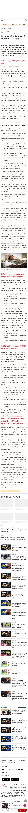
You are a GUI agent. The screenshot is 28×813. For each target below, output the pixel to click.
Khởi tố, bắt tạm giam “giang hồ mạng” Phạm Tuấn (18, 595)
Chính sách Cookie (5, 808)
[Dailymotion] (6, 772)
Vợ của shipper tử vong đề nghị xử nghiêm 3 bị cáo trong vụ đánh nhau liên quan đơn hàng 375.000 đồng (19, 615)
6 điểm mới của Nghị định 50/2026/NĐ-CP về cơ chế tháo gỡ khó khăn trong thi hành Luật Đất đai (13, 529)
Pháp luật (9, 28)
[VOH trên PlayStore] (15, 780)
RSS (14, 760)
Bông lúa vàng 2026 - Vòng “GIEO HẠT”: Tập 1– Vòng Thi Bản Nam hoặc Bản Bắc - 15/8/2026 (19, 655)
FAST (21, 810)
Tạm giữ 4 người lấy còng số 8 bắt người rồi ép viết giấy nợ (19, 738)
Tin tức (4, 28)
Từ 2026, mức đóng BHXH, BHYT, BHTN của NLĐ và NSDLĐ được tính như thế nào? (13, 538)
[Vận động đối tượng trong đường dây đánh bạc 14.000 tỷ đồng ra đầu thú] (6, 576)
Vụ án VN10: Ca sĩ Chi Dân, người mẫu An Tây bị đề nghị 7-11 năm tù (19, 729)
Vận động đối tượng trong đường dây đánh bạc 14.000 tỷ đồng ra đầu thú (19, 577)
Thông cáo (10, 762)
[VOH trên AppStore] (6, 780)
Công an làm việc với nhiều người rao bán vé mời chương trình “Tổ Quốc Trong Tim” (18, 568)
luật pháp (10, 490)
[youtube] (6, 769)
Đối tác (3, 762)
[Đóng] (26, 803)
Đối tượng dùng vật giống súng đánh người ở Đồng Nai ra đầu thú (19, 604)
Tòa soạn (10, 760)
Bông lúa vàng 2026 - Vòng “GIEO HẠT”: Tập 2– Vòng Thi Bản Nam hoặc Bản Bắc (19, 645)
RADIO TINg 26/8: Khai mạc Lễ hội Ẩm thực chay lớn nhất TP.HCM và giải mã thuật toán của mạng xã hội (19, 683)
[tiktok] (9, 769)
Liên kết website (22, 760)
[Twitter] (3, 772)
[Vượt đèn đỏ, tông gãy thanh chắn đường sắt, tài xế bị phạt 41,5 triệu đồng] (6, 557)
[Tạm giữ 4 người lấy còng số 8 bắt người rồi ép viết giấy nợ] (6, 739)
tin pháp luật (16, 490)
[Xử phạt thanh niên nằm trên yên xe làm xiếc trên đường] (6, 634)
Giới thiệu (3, 801)
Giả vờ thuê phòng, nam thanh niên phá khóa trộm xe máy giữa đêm (19, 720)
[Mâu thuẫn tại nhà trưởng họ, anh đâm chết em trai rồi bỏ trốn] (6, 547)
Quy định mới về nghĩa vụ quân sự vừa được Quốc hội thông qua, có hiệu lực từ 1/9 (19, 748)
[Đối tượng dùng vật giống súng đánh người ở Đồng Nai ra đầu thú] (6, 603)
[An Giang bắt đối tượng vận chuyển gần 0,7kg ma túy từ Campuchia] (6, 712)
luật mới (4, 490)
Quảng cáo (4, 760)
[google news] (19, 769)
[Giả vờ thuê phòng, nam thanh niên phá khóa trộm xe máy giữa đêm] (6, 721)
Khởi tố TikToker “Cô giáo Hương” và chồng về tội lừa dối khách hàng (19, 586)
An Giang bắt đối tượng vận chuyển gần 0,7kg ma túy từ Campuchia (19, 711)
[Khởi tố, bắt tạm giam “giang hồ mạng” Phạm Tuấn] (6, 594)
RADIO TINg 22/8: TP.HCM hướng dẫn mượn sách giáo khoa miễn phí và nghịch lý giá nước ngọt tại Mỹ (19, 697)
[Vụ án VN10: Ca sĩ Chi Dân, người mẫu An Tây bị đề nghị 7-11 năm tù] (6, 730)
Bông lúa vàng (15, 640)
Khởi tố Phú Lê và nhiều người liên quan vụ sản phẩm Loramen (18, 626)
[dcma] (22, 769)
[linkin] (15, 769)
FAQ (14, 762)
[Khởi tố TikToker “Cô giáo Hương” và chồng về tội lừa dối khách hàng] (6, 585)
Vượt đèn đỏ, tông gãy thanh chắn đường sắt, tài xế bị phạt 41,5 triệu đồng (19, 558)
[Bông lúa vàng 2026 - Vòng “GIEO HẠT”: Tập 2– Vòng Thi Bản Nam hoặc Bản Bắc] (6, 643)
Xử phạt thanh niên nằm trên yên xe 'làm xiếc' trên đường (19, 635)
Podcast (14, 678)
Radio (13, 661)
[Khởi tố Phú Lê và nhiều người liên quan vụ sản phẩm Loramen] (6, 625)
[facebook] (3, 769)
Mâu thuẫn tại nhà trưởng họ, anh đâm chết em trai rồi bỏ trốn (19, 548)
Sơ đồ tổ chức (17, 801)
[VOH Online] (8, 20)
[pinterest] (12, 769)
